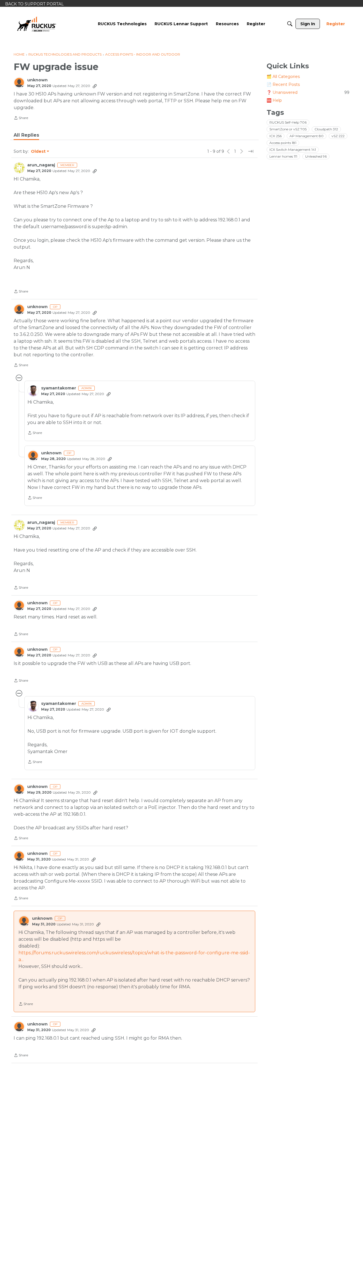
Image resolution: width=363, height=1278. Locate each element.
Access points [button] (282, 143)
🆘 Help (274, 100)
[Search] (290, 24)
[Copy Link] (94, 85)
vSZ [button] (338, 136)
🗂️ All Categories (283, 76)
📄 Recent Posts (283, 84)
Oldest (38, 151)
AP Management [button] (307, 136)
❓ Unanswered (308, 92)
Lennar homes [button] (283, 156)
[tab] (26, 135)
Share (21, 118)
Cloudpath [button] (326, 129)
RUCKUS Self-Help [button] (288, 122)
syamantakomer (58, 388)
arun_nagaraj (41, 165)
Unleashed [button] (316, 156)
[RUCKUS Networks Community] (37, 23)
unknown (37, 80)
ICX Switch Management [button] (292, 149)
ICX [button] (275, 136)
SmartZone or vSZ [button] (288, 129)
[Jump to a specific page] (250, 151)
